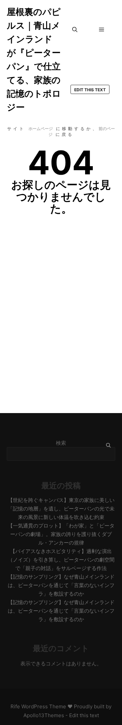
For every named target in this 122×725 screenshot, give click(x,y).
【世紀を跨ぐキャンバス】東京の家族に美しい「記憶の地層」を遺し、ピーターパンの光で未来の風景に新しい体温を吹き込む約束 (61, 508)
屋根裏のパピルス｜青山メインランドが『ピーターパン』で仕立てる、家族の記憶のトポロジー (34, 59)
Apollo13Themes (43, 715)
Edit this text (90, 89)
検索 (61, 443)
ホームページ (40, 128)
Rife (15, 706)
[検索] (75, 29)
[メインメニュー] (102, 29)
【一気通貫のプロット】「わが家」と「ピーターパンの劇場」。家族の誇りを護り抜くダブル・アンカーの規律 (61, 534)
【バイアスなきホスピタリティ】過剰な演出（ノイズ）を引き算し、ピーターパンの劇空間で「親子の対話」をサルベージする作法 (61, 559)
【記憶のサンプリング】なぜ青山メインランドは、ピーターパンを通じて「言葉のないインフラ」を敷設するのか (61, 585)
